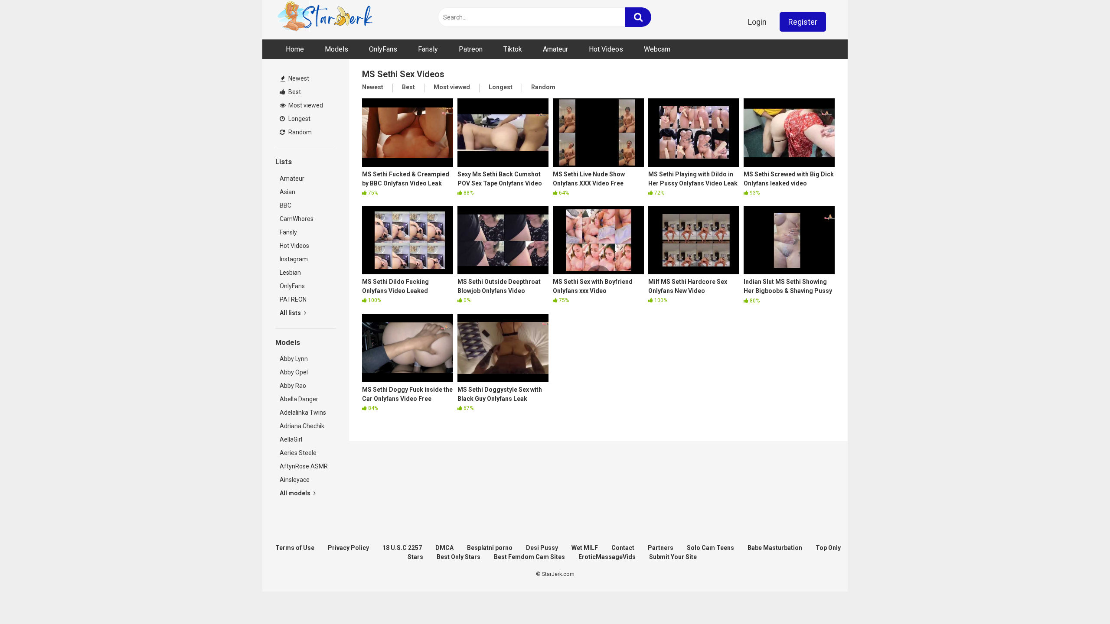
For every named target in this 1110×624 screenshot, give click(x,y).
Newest (298, 78)
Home (295, 49)
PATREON (293, 299)
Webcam (657, 49)
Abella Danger (299, 399)
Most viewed (305, 105)
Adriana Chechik (302, 425)
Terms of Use (294, 547)
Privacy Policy (348, 547)
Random (299, 132)
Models (336, 49)
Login (757, 21)
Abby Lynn (294, 358)
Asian (287, 191)
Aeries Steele (298, 452)
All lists (291, 312)
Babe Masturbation (775, 547)
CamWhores (296, 218)
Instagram (294, 259)
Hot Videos (606, 49)
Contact (622, 547)
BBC (285, 205)
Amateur (555, 49)
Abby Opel (294, 372)
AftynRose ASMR (304, 466)
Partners (660, 547)
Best (294, 91)
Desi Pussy (542, 547)
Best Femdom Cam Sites (529, 556)
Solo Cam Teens (710, 547)
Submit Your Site (673, 556)
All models (296, 493)
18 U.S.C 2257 (402, 547)
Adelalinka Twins (303, 412)
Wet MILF (584, 547)
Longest (298, 118)
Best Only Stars (458, 556)
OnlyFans (383, 49)
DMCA (444, 547)
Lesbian (290, 272)
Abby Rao (293, 385)
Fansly (428, 49)
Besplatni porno (490, 547)
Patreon (471, 49)
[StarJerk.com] (325, 17)
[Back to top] (1081, 598)
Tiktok (512, 49)
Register (802, 21)
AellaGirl (291, 439)
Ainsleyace (295, 479)
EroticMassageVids (607, 556)
